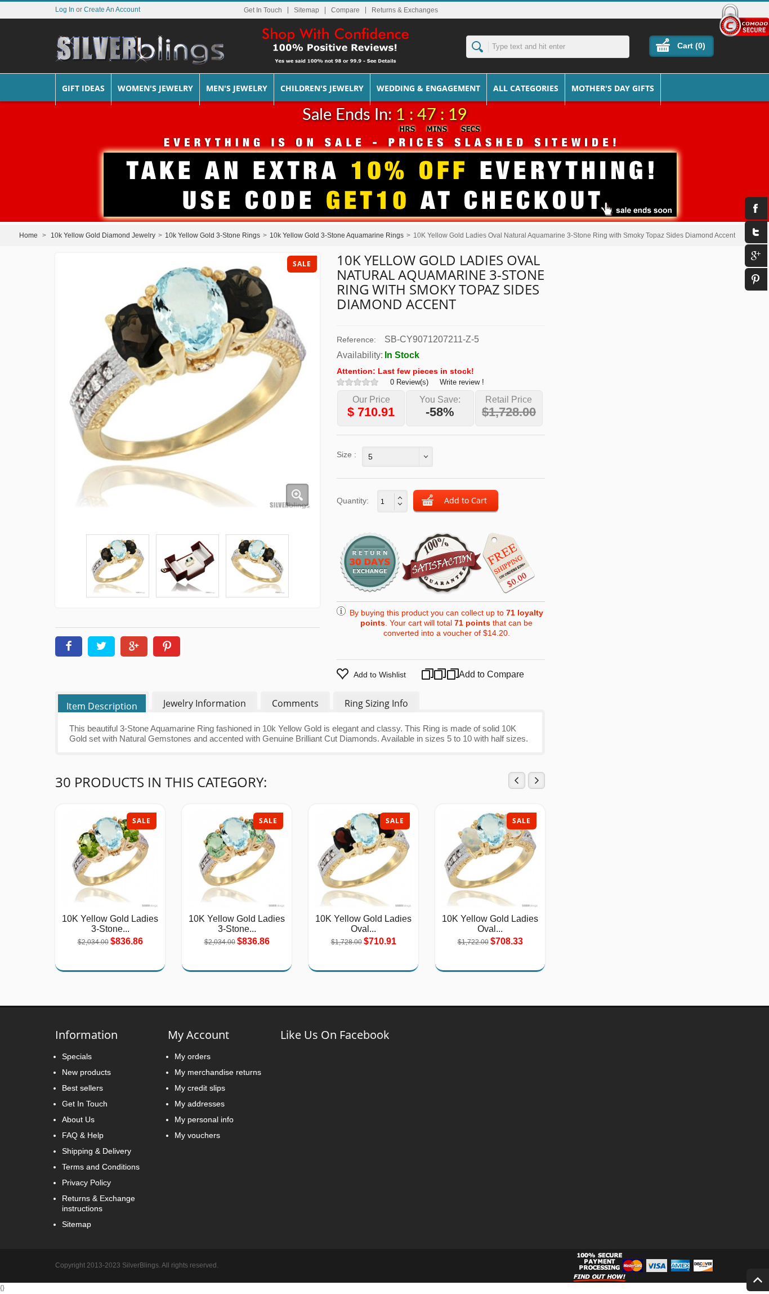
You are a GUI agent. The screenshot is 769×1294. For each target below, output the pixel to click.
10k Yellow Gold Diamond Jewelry (103, 235)
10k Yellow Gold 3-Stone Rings (212, 235)
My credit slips (200, 1087)
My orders (193, 1056)
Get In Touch (263, 10)
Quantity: (353, 500)
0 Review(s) (409, 382)
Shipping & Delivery (96, 1150)
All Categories (525, 88)
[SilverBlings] (139, 50)
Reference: (356, 339)
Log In (64, 9)
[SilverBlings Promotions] (384, 176)
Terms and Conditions (101, 1166)
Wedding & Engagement (428, 88)
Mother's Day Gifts (612, 88)
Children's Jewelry (322, 88)
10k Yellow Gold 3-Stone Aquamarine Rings (337, 235)
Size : (346, 454)
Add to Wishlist (380, 674)
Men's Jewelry (236, 88)
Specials (77, 1056)
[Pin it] (166, 646)
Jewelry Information (204, 703)
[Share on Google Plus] (133, 646)
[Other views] (70, 563)
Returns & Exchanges (405, 10)
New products (86, 1072)
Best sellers (82, 1087)
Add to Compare (478, 674)
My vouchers (197, 1135)
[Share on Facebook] (68, 646)
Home (28, 235)
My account (198, 1034)
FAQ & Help (83, 1135)
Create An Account (112, 9)
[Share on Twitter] (101, 646)
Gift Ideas (83, 88)
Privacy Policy (86, 1182)
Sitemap (306, 10)
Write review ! (462, 382)
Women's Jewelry (155, 88)
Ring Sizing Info (376, 703)
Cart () (691, 45)
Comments (295, 703)
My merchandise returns (218, 1072)
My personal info (204, 1119)
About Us (78, 1119)
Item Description (101, 706)
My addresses (200, 1103)
